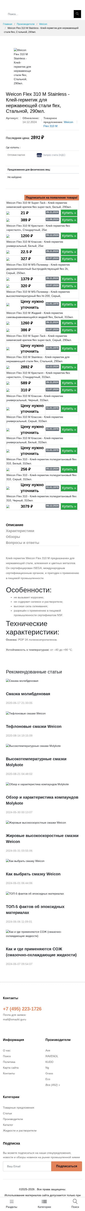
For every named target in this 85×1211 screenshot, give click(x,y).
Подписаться (66, 1166)
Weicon (43, 24)
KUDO (49, 1061)
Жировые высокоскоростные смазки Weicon (42, 838)
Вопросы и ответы (22, 543)
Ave (47, 1050)
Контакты (9, 1073)
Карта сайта (11, 1067)
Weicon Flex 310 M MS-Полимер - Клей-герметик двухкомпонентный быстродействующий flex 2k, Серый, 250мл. (38, 269)
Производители (26, 24)
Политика (9, 1061)
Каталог (8, 1124)
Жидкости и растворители (20, 1130)
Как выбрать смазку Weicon (33, 874)
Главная (7, 24)
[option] (22, 66)
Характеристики (20, 531)
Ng (47, 1067)
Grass (49, 1073)
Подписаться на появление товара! (51, 197)
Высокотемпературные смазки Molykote (36, 762)
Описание (14, 525)
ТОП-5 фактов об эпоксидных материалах (35, 909)
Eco (47, 1079)
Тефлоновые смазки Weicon (33, 726)
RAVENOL (51, 1056)
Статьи (7, 1113)
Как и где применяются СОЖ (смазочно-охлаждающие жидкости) (41, 952)
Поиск (7, 1056)
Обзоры (13, 537)
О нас (6, 1050)
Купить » (69, 213)
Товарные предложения (18, 1107)
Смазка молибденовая (28, 694)
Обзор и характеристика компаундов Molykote (42, 800)
